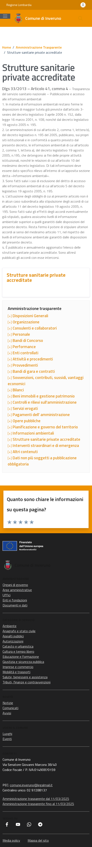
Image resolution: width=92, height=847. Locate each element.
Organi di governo (15, 584)
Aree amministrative (17, 589)
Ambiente (9, 625)
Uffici (6, 595)
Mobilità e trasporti (16, 671)
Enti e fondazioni (15, 600)
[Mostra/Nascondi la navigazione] (5, 16)
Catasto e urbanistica (18, 646)
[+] (28, 316)
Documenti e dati (15, 605)
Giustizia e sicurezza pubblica (23, 661)
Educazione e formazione (21, 656)
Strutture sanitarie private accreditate (36, 277)
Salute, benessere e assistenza (25, 677)
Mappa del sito (38, 840)
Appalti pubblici (13, 636)
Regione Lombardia (18, 5)
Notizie (8, 702)
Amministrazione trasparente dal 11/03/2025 (36, 798)
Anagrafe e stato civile (19, 631)
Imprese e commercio (18, 666)
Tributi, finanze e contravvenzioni (26, 682)
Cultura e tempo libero (18, 651)
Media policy (11, 840)
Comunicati (10, 707)
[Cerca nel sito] (80, 18)
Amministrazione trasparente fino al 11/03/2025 (38, 803)
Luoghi (7, 733)
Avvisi (7, 713)
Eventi (7, 738)
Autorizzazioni (13, 641)
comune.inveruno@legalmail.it (31, 785)
